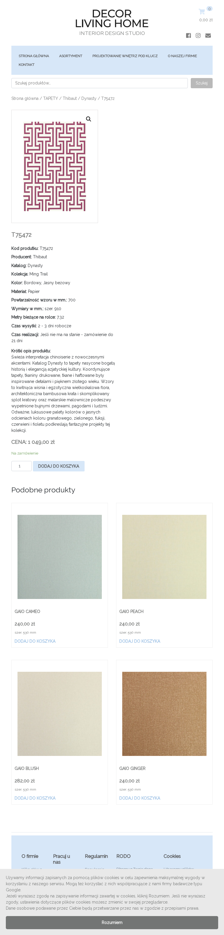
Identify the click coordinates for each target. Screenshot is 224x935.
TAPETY (50, 98)
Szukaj (202, 83)
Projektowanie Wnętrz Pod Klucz (125, 56)
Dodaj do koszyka (58, 466)
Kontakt (26, 65)
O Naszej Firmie (182, 56)
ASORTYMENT (70, 56)
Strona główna (34, 56)
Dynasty (89, 98)
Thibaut (70, 98)
